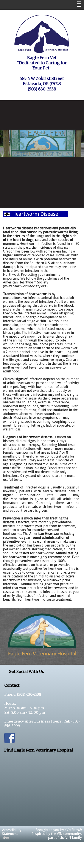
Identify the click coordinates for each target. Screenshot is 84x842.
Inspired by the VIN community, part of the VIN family (57, 836)
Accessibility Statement (12, 832)
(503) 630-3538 (29, 694)
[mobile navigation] (77, 5)
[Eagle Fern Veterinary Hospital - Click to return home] (42, 33)
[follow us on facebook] (9, 737)
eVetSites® (73, 830)
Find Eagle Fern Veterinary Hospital (38, 750)
